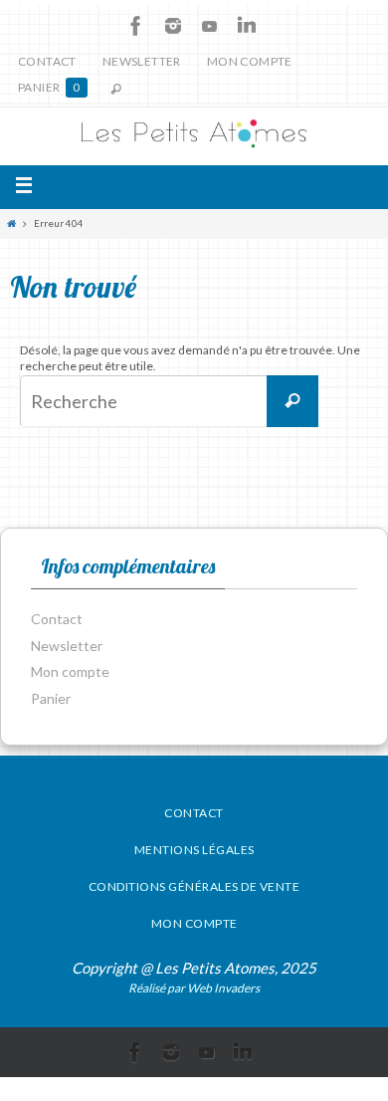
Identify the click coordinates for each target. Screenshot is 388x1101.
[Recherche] (292, 401)
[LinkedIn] (247, 26)
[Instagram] (173, 26)
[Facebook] (136, 26)
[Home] (11, 223)
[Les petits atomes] (194, 137)
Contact (47, 61)
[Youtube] (210, 26)
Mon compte (249, 61)
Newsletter (141, 61)
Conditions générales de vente (194, 886)
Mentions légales (194, 849)
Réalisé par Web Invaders (194, 988)
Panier (49, 87)
